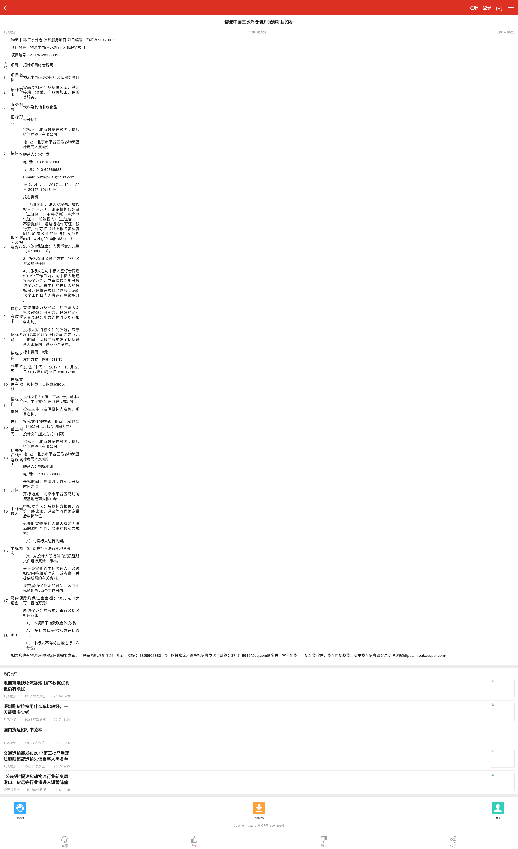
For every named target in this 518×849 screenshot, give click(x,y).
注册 (473, 7)
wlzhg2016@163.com (52, 238)
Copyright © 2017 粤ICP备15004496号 (259, 825)
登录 (487, 7)
